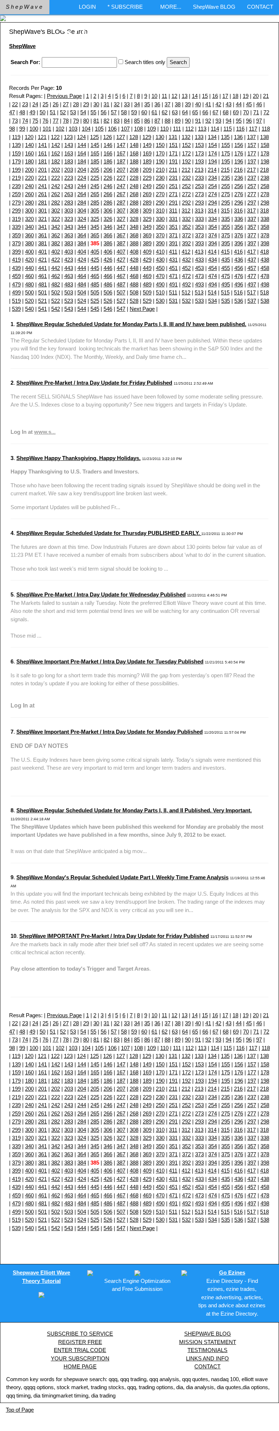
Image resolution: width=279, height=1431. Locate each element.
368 (134, 235)
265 (94, 194)
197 (251, 161)
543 (68, 309)
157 (251, 145)
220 (29, 178)
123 (68, 137)
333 (199, 219)
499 (16, 292)
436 (238, 260)
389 (147, 243)
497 (251, 284)
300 (29, 210)
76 (45, 121)
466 (108, 276)
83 (117, 121)
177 (251, 153)
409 (147, 252)
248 (134, 186)
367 (121, 235)
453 (199, 268)
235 (225, 178)
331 (173, 219)
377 (251, 235)
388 (134, 243)
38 (178, 104)
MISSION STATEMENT (207, 1342)
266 (108, 194)
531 (173, 301)
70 (246, 112)
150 (160, 145)
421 (42, 260)
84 (127, 121)
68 (226, 112)
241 (42, 186)
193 (199, 161)
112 (189, 129)
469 (147, 276)
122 (55, 137)
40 (198, 104)
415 (225, 252)
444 (81, 268)
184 (81, 161)
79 (76, 121)
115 (227, 129)
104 (86, 129)
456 (238, 268)
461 (42, 276)
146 (108, 145)
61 (154, 112)
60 (144, 112)
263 (68, 194)
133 (199, 137)
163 (68, 153)
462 (55, 276)
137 (251, 137)
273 (199, 194)
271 (173, 194)
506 (108, 292)
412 (186, 252)
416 (238, 252)
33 (127, 104)
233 (199, 178)
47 (12, 112)
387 (121, 243)
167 (121, 153)
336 (238, 219)
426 (108, 260)
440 (29, 268)
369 (147, 235)
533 (199, 301)
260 (29, 194)
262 (55, 194)
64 (185, 112)
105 (99, 129)
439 (16, 268)
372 (186, 235)
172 (186, 153)
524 (81, 301)
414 (212, 252)
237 (251, 178)
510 (160, 292)
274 (212, 194)
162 (55, 153)
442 (55, 268)
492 (186, 284)
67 (215, 112)
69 (236, 112)
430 (160, 260)
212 (186, 170)
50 (42, 112)
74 (25, 121)
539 (16, 309)
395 (225, 243)
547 (121, 309)
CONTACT (260, 7)
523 (68, 301)
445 (94, 268)
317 (251, 210)
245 (94, 186)
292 (186, 202)
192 (186, 161)
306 (108, 210)
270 (160, 194)
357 (251, 227)
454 (212, 268)
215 (225, 170)
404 (81, 252)
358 (264, 227)
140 (29, 145)
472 (186, 276)
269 (147, 194)
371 (173, 235)
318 (264, 210)
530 (160, 301)
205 (94, 170)
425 (94, 260)
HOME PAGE (80, 1366)
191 (173, 161)
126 (107, 137)
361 (42, 235)
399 (16, 252)
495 (225, 284)
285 (94, 202)
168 (134, 153)
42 (218, 104)
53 (73, 112)
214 (212, 170)
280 (29, 202)
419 (16, 260)
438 (264, 260)
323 (68, 219)
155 (225, 145)
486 (108, 284)
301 (42, 210)
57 (114, 112)
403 (68, 252)
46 (259, 104)
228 (134, 178)
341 (42, 227)
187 (121, 161)
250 (160, 186)
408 (134, 252)
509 (147, 292)
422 (55, 260)
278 (264, 194)
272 (186, 194)
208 (134, 170)
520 (29, 301)
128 (133, 137)
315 (225, 210)
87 (157, 121)
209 (147, 170)
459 (16, 276)
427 (121, 260)
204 (81, 170)
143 (68, 145)
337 (251, 219)
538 (264, 301)
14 (195, 96)
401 (42, 252)
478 (264, 276)
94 (228, 121)
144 (81, 145)
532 (186, 301)
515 (225, 292)
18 (235, 96)
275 (225, 194)
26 (55, 104)
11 (164, 96)
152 (186, 145)
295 (225, 202)
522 (55, 301)
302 (55, 210)
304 (81, 210)
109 (151, 129)
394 (212, 243)
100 (33, 129)
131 (173, 137)
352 (186, 227)
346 (108, 227)
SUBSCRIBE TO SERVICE (80, 1334)
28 (76, 104)
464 (81, 276)
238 (264, 178)
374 (212, 235)
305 (94, 210)
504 (81, 292)
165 (94, 153)
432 (186, 260)
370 (160, 235)
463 (68, 276)
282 (55, 202)
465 (94, 276)
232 (186, 178)
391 (173, 243)
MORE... (170, 7)
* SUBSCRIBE (125, 7)
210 (160, 170)
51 (53, 112)
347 (121, 227)
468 (134, 276)
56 (103, 112)
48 (22, 112)
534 (212, 301)
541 (42, 309)
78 (66, 121)
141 (42, 145)
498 (264, 284)
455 (225, 268)
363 (68, 235)
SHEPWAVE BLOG (207, 1334)
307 (121, 210)
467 (121, 276)
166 (108, 153)
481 (42, 284)
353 (199, 227)
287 (121, 202)
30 (96, 104)
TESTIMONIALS (207, 1350)
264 (81, 194)
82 (106, 121)
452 (186, 268)
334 (212, 219)
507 (121, 292)
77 (55, 121)
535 (225, 301)
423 (68, 260)
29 (86, 104)
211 (173, 170)
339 (16, 227)
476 (238, 276)
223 (68, 178)
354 (212, 227)
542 (55, 309)
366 (108, 235)
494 (212, 284)
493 (199, 284)
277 (251, 194)
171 (173, 153)
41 (208, 104)
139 (16, 145)
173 (199, 153)
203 (68, 170)
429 (147, 260)
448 (134, 268)
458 (264, 268)
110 (164, 129)
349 (147, 227)
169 (147, 153)
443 (68, 268)
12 (174, 96)
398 (264, 243)
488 (134, 284)
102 (60, 129)
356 (238, 227)
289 (147, 202)
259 (16, 194)
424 (81, 260)
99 (22, 129)
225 (94, 178)
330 (160, 219)
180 (29, 161)
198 (264, 161)
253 (199, 186)
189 (147, 161)
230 (160, 178)
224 (81, 178)
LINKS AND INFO (207, 1358)
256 (238, 186)
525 (94, 301)
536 (238, 301)
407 (121, 252)
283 (68, 202)
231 (173, 178)
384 (81, 243)
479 (16, 284)
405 (94, 252)
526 (108, 301)
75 (35, 121)
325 (94, 219)
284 (81, 202)
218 (264, 170)
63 (175, 112)
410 (160, 252)
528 (134, 301)
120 (29, 137)
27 (66, 104)
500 (29, 292)
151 (173, 145)
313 (199, 210)
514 (212, 292)
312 (186, 210)
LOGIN (87, 7)
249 (147, 186)
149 (147, 145)
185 (94, 161)
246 (108, 186)
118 (266, 129)
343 (68, 227)
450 (160, 268)
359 (16, 235)
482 (55, 284)
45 (249, 104)
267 (121, 194)
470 (160, 276)
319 (16, 219)
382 (55, 243)
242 (55, 186)
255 (225, 186)
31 (106, 104)
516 (238, 292)
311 (173, 210)
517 (251, 292)
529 (147, 301)
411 (173, 252)
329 (147, 219)
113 (202, 129)
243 (68, 186)
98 (12, 129)
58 (124, 112)
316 (238, 210)
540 (29, 309)
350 (160, 227)
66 (205, 112)
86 (147, 121)
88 (167, 121)
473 (199, 276)
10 (154, 96)
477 (251, 276)
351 (173, 227)
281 (42, 202)
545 (94, 309)
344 (81, 227)
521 (42, 301)
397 (251, 243)
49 (32, 112)
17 (225, 96)
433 (199, 260)
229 (147, 178)
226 (108, 178)
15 (205, 96)
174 (212, 153)
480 (29, 284)
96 (249, 121)
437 (251, 260)
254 (212, 186)
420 (29, 260)
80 (86, 121)
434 (212, 260)
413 (199, 252)
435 (225, 260)
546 (108, 309)
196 (238, 161)
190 (160, 161)
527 (121, 301)
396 (238, 243)
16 (215, 96)
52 (63, 112)
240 (29, 186)
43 (228, 104)
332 (186, 219)
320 (29, 219)
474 (212, 276)
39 (188, 104)
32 (117, 104)
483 (68, 284)
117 (253, 129)
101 (47, 129)
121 (42, 137)
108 (138, 129)
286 (108, 202)
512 (186, 292)
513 (199, 292)
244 (81, 186)
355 (225, 227)
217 (251, 170)
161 (42, 153)
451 (173, 268)
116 (240, 129)
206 (108, 170)
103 (73, 129)
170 (160, 153)
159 (16, 153)
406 (108, 252)
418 (264, 252)
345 (94, 227)
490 (160, 284)
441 (42, 268)
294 (212, 202)
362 (55, 235)
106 (112, 129)
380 (29, 243)
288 (134, 202)
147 (121, 145)
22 (15, 104)
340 (29, 227)
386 (108, 243)
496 (238, 284)
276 (238, 194)
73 (15, 121)
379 (16, 243)
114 (215, 129)
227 (121, 178)
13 (184, 96)
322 (55, 219)
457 (251, 268)
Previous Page (64, 96)
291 (173, 202)
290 (160, 202)
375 (225, 235)
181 (42, 161)
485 (94, 284)
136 (238, 137)
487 (121, 284)
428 (134, 260)
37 (167, 104)
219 (16, 178)
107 (125, 129)
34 (137, 104)
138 (264, 137)
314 (212, 210)
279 (16, 202)
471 (173, 276)
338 (264, 219)
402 (55, 252)
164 (81, 153)
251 (173, 186)
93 (218, 121)
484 (81, 284)
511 (173, 292)
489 (147, 284)
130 (159, 137)
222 (55, 178)
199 (16, 170)
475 (225, 276)
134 (212, 137)
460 (29, 276)
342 (55, 227)
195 (225, 161)
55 (93, 112)
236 (238, 178)
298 (264, 202)
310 (160, 210)
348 (134, 227)
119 (16, 137)
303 (68, 210)
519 (16, 301)
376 (238, 235)
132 (186, 137)
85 (137, 121)
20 (256, 96)
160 (29, 153)
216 (238, 170)
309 (147, 210)
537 (251, 301)
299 (16, 210)
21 (266, 96)
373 (199, 235)
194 (212, 161)
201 (42, 170)
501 (42, 292)
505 (94, 292)
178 (264, 153)
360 (29, 235)
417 (251, 252)
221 (42, 178)
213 (199, 170)
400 (29, 252)
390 (160, 243)
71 (256, 112)
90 (188, 121)
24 (35, 104)
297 (251, 202)
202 (55, 170)
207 (121, 170)
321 (42, 219)
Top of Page (20, 1410)
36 (157, 104)
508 (134, 292)
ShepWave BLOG (214, 7)
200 (29, 170)
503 (68, 292)
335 (225, 219)
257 (251, 186)
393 (199, 243)
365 (94, 235)
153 (199, 145)
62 (164, 112)
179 (16, 161)
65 (195, 112)
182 (55, 161)
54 (83, 112)
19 (245, 96)
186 (108, 161)
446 (108, 268)
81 (96, 121)
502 (55, 292)
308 (134, 210)
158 (264, 145)
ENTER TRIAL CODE (80, 1350)
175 (225, 153)
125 (94, 137)
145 (94, 145)
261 (42, 194)
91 (198, 121)
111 (177, 129)
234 (212, 178)
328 (134, 219)
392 (186, 243)
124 (81, 137)
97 (259, 121)
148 (134, 145)
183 (68, 161)
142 (55, 145)
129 (146, 137)
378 (264, 235)
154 (212, 145)
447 (121, 268)
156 (238, 145)
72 (266, 112)
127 (120, 137)
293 (199, 202)
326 (108, 219)
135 (225, 137)
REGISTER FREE (80, 1342)
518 (264, 292)
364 (81, 235)
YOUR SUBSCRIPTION (80, 1358)
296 (238, 202)
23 (25, 104)
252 (186, 186)
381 (42, 243)
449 (147, 268)
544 (81, 309)
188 (134, 161)
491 (173, 284)
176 (238, 153)
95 (239, 121)
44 (239, 104)
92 (208, 121)
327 (121, 219)
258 (264, 186)
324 (81, 219)
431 (173, 260)
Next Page (142, 309)
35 (147, 104)
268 (134, 194)
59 (134, 112)
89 (178, 121)
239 (16, 186)
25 (45, 104)
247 (121, 186)
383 (68, 243)
